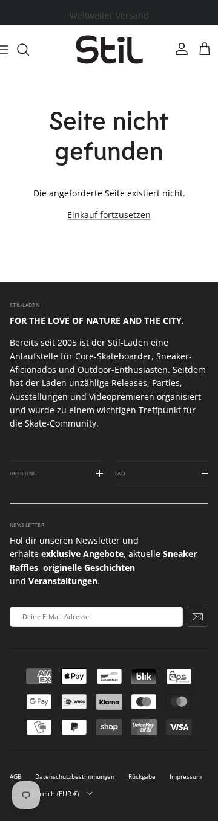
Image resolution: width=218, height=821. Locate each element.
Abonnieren (197, 617)
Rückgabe (142, 777)
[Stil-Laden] (109, 50)
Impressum (186, 777)
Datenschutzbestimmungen (74, 777)
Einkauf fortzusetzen (109, 215)
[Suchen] (29, 49)
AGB (15, 777)
